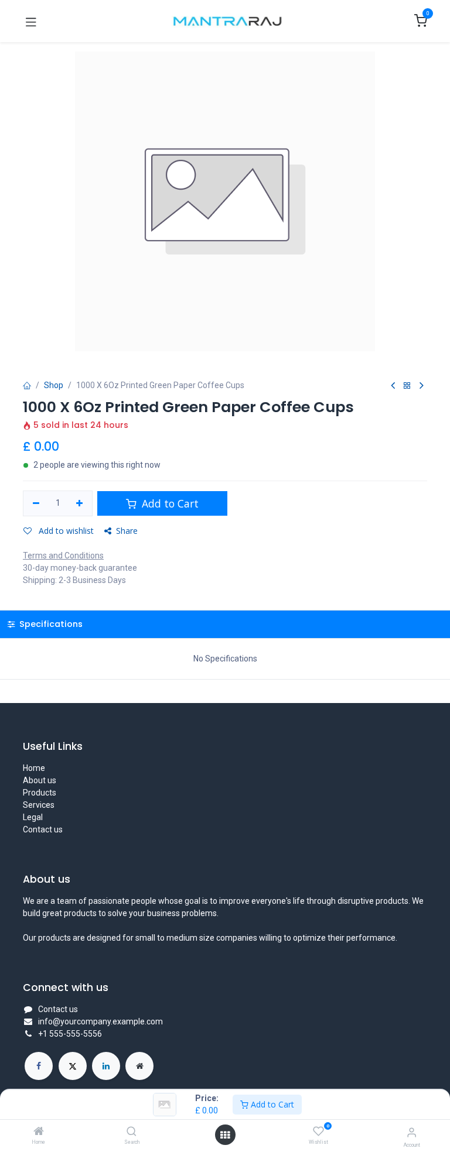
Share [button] (127, 530)
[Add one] (80, 503)
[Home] (38, 1132)
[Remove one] (36, 503)
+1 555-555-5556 (70, 1033)
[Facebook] (39, 1066)
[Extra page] (139, 1066)
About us (39, 780)
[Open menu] (225, 1135)
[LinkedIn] (106, 1066)
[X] (73, 1066)
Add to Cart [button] (169, 503)
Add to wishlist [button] (65, 530)
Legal (33, 817)
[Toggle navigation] (31, 21)
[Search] (131, 1132)
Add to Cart (271, 1104)
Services (38, 805)
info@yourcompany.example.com (100, 1021)
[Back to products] (407, 386)
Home (34, 768)
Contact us (43, 829)
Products (39, 792)
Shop (53, 385)
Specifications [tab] (50, 624)
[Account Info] (411, 1132)
